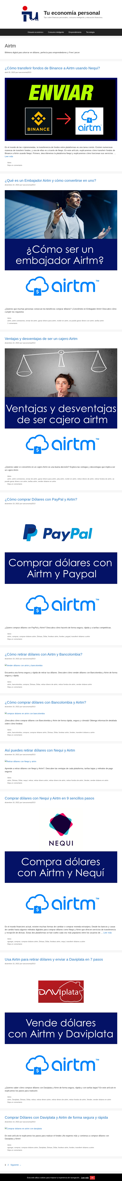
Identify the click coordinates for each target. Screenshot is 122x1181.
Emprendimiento (75, 32)
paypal (67, 636)
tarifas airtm (99, 321)
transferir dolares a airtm (80, 636)
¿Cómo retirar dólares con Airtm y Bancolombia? (43, 654)
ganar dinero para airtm (47, 321)
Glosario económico (35, 32)
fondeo (61, 636)
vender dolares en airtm (47, 481)
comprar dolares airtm (27, 636)
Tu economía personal (72, 13)
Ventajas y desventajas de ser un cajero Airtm (41, 339)
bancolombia (17, 684)
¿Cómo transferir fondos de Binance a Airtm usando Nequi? (52, 68)
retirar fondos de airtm (103, 479)
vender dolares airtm (84, 684)
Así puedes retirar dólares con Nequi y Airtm (40, 750)
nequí (25, 780)
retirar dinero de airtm (85, 479)
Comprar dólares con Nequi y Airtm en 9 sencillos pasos (49, 798)
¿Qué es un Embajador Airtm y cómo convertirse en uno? (50, 180)
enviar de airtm (31, 321)
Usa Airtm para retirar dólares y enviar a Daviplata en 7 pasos (54, 959)
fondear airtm (53, 636)
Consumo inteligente (56, 32)
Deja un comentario (14, 165)
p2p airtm (60, 479)
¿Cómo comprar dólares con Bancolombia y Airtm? (45, 702)
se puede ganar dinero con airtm (81, 321)
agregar (10, 941)
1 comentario (12, 323)
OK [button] (92, 1178)
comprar (15, 636)
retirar (31, 780)
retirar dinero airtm (41, 780)
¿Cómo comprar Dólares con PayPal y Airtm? (41, 499)
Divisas (39, 636)
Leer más (9, 156)
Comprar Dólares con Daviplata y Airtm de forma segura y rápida (56, 1117)
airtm (9, 321)
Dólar (45, 636)
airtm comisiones (18, 321)
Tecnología (90, 32)
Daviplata (15, 1099)
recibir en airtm (62, 321)
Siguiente (15, 1165)
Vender (86, 780)
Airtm (9, 163)
